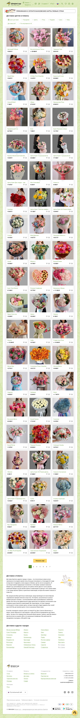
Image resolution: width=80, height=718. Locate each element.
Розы (8, 687)
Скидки (26, 681)
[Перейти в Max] (72, 692)
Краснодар (27, 640)
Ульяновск (61, 635)
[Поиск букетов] (62, 3)
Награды (9, 681)
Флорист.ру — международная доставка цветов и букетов (31, 709)
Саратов (43, 645)
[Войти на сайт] (72, 3)
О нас (8, 673)
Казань (26, 635)
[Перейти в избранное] (65, 3)
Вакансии (43, 673)
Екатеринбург (10, 647)
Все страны (61, 647)
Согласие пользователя (41, 700)
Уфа (59, 637)
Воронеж (9, 645)
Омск (42, 632)
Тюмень (60, 632)
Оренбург (43, 635)
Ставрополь (44, 647)
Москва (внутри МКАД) (13, 630)
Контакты (9, 676)
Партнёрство (44, 676)
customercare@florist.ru (66, 682)
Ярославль (61, 642)
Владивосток (10, 640)
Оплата (26, 678)
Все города (61, 645)
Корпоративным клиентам (48, 678)
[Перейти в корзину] (69, 3)
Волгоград (9, 642)
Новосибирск (45, 630)
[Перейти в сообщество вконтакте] (64, 692)
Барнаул (8, 637)
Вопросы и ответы (29, 673)
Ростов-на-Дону (45, 640)
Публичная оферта (26, 700)
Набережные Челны (30, 645)
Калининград (27, 637)
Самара (43, 642)
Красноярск (27, 642)
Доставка (26, 676)
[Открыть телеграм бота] (68, 692)
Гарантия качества (12, 678)
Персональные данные (13, 700)
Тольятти (60, 630)
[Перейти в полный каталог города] (14, 3)
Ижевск (26, 630)
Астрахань (9, 635)
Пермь (43, 637)
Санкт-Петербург (11, 632)
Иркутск (26, 632)
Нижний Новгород (29, 647)
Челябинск (61, 640)
